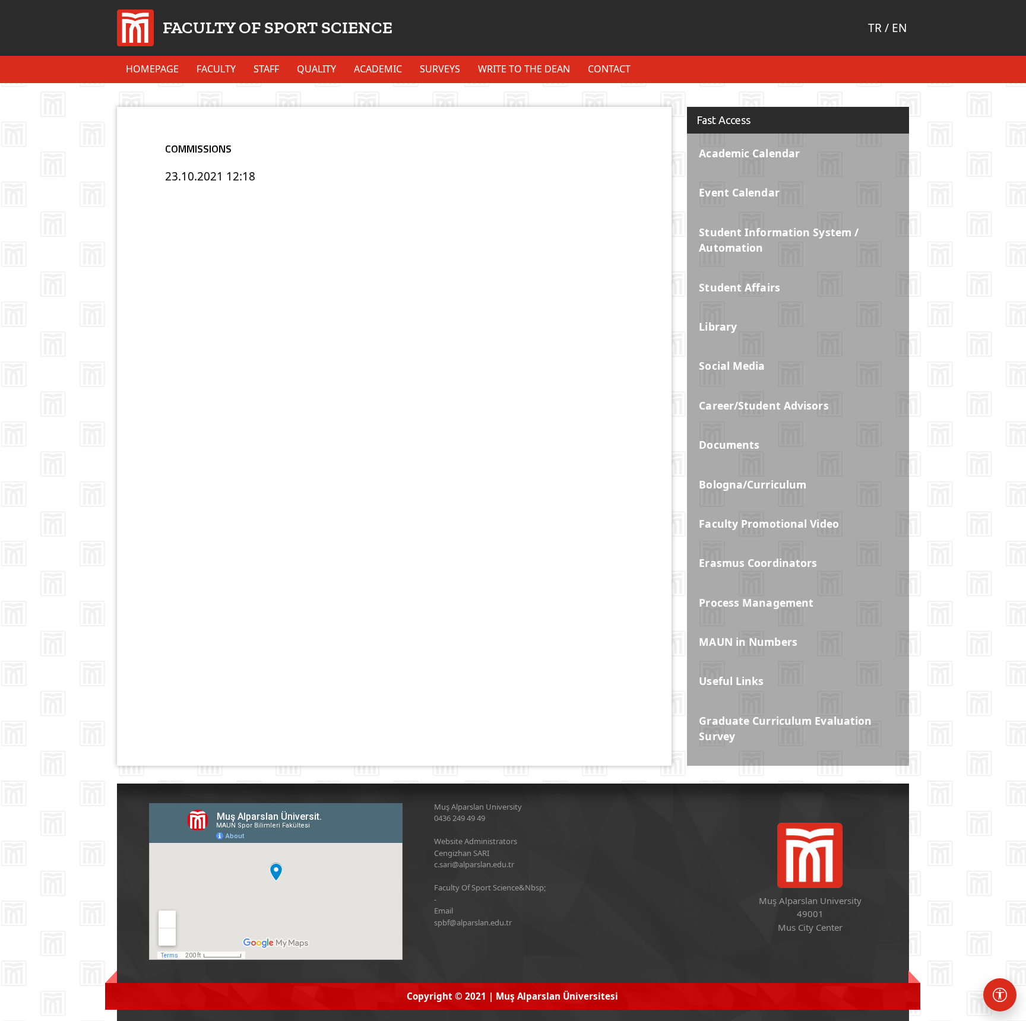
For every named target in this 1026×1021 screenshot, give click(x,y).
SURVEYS (440, 68)
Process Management (756, 602)
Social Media (732, 366)
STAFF (266, 68)
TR (875, 28)
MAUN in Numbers (748, 642)
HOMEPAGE (152, 68)
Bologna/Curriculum (752, 484)
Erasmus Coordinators (758, 563)
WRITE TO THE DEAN (524, 68)
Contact (609, 68)
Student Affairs (739, 287)
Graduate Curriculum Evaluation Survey (785, 728)
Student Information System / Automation (779, 240)
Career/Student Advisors (763, 405)
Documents (729, 444)
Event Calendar (739, 192)
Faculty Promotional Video (769, 523)
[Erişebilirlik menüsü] (999, 995)
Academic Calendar (749, 153)
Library (718, 326)
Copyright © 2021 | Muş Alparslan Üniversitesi (512, 996)
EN (899, 28)
